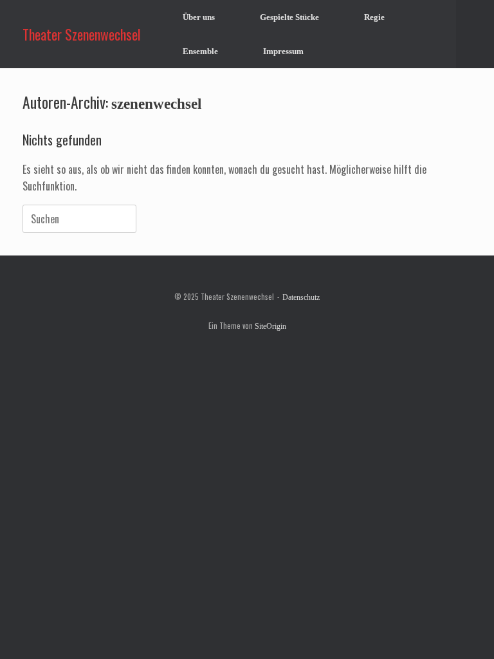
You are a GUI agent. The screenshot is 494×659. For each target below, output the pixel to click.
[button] (475, 34)
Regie (374, 17)
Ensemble (200, 51)
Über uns (199, 17)
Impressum (283, 51)
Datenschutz (301, 297)
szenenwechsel (156, 103)
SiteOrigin (270, 326)
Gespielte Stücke (289, 17)
